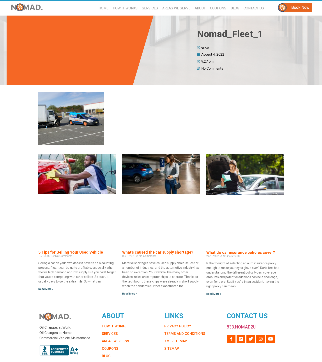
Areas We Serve (176, 8)
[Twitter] (250, 339)
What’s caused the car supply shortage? (157, 252)
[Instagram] (260, 339)
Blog (235, 8)
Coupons (218, 8)
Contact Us (254, 8)
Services (150, 8)
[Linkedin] (241, 339)
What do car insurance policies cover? (240, 252)
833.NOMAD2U (241, 327)
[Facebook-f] (231, 339)
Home (103, 8)
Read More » (45, 289)
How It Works (125, 8)
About (200, 8)
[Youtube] (270, 339)
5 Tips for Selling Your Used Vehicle (70, 252)
